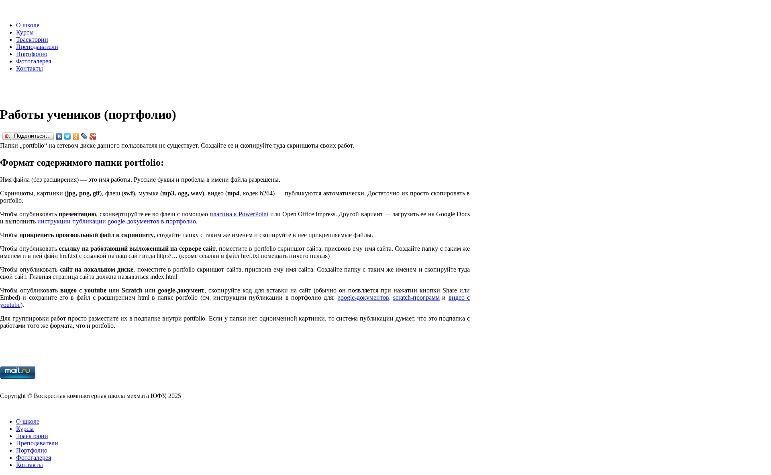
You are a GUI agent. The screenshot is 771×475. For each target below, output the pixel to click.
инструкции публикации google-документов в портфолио (116, 221)
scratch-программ (416, 297)
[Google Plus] (93, 136)
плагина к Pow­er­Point (239, 214)
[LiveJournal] (84, 136)
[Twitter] (67, 136)
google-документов (363, 297)
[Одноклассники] (76, 136)
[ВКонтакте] (59, 136)
